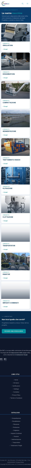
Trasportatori (16, 442)
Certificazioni (16, 386)
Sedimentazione (16, 439)
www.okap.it (27, 464)
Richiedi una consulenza (14, 331)
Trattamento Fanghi (16, 445)
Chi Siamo (16, 383)
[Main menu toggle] (27, 4)
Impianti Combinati (16, 433)
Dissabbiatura (16, 421)
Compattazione (16, 418)
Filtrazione (16, 424)
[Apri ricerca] (22, 4)
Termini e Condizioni (16, 398)
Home (16, 380)
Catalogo (16, 389)
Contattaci (16, 392)
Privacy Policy (16, 395)
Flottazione (16, 427)
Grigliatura (16, 430)
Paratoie (16, 436)
